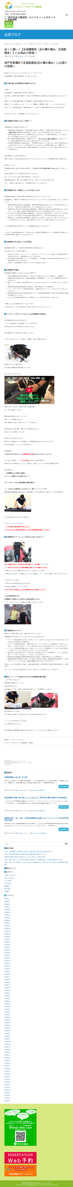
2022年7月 (7, 995)
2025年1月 (7, 925)
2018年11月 (7, 1044)
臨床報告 (6, 891)
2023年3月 (7, 979)
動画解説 (6, 886)
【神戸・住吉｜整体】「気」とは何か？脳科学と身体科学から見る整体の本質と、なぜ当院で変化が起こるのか (33, 859)
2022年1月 (7, 1003)
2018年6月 (7, 1055)
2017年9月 (7, 1068)
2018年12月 (7, 1041)
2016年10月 (7, 1090)
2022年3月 (7, 1001)
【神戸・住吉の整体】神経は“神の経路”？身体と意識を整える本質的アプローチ (25, 854)
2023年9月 (7, 966)
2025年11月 (7, 909)
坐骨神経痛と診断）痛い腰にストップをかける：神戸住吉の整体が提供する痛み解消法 (35, 797)
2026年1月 (7, 907)
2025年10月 (7, 912)
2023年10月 (7, 963)
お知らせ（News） (33, 790)
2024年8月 (7, 939)
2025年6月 (7, 920)
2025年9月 (7, 915)
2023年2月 (7, 982)
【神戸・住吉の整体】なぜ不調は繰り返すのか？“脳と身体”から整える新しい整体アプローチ (28, 851)
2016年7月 (7, 1098)
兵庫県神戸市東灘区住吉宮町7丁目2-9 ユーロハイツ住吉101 (36, 1183)
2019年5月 (7, 1028)
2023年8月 (7, 968)
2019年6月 (7, 1025)
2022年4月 (7, 998)
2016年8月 (7, 1095)
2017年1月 (7, 1087)
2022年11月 (7, 987)
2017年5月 (7, 1076)
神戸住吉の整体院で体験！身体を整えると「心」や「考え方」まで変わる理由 (24, 857)
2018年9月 (7, 1049)
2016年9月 (7, 1092)
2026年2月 (7, 904)
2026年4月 (7, 898)
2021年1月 (7, 1014)
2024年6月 (7, 944)
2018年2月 (7, 1063)
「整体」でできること (34, 833)
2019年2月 (7, 1036)
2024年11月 (7, 931)
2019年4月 (7, 1030)
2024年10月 (7, 934)
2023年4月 (7, 977)
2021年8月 (7, 1006)
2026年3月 (7, 901)
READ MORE (63, 786)
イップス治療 (7, 880)
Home (5, 44)
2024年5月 (7, 947)
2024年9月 (7, 936)
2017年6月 (7, 1073)
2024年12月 (7, 928)
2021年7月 (7, 1009)
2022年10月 (7, 990)
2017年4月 (7, 1079)
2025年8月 (7, 917)
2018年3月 (7, 1060)
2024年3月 (7, 952)
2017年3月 (7, 1082)
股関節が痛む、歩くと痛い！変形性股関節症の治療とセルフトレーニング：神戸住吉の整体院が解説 (36, 819)
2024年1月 (7, 958)
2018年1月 (7, 1065)
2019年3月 (7, 1033)
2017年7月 (7, 1071)
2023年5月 (7, 974)
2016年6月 (7, 1100)
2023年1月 (7, 985)
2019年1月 (7, 1039)
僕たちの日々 (7, 883)
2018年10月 (7, 1047)
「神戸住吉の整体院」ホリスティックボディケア (36, 1184)
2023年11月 (7, 960)
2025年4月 (7, 923)
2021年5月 (7, 1012)
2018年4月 (7, 1057)
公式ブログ (11, 44)
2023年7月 (7, 971)
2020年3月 (7, 1022)
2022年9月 (7, 993)
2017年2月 (7, 1084)
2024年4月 (7, 950)
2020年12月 (7, 1017)
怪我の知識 (17, 44)
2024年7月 (7, 942)
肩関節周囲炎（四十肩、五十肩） (16, 777)
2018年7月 (7, 1052)
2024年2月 (7, 955)
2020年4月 (7, 1020)
